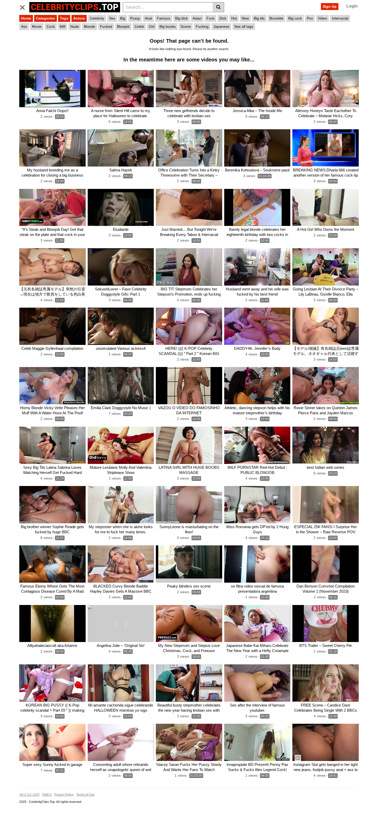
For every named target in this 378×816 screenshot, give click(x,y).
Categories (45, 18)
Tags (64, 18)
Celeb (139, 26)
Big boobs (167, 26)
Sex (112, 18)
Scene (186, 26)
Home (26, 18)
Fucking (202, 26)
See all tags (243, 26)
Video (322, 18)
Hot (234, 18)
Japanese (221, 26)
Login (352, 6)
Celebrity (97, 18)
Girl (152, 26)
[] (218, 7)
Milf (62, 26)
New (245, 18)
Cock (51, 26)
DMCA (47, 794)
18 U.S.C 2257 (29, 794)
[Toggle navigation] (24, 6)
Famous (163, 18)
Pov (310, 18)
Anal (148, 18)
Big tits (259, 18)
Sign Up (330, 6)
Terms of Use (85, 794)
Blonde (89, 26)
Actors (79, 18)
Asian (197, 18)
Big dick (181, 18)
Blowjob (123, 26)
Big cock (295, 18)
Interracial (340, 18)
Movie (37, 26)
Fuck (210, 18)
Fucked (106, 26)
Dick (222, 18)
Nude (74, 26)
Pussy (135, 18)
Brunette (276, 18)
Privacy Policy (64, 794)
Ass (24, 26)
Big (122, 18)
